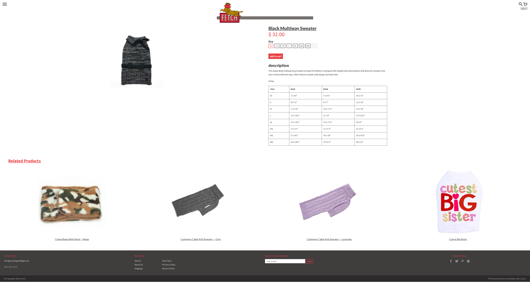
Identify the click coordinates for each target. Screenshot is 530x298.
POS (490, 278)
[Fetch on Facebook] (451, 263)
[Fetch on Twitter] (456, 263)
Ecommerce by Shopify (506, 278)
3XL (308, 46)
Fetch (23, 278)
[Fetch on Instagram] (468, 263)
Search (138, 261)
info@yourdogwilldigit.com (16, 261)
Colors (523, 278)
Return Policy (168, 268)
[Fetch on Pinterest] (462, 263)
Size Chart (167, 261)
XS (271, 46)
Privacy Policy (168, 264)
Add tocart (276, 56)
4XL (314, 46)
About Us (139, 264)
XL (295, 46)
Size (270, 41)
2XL (301, 46)
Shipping (138, 268)
